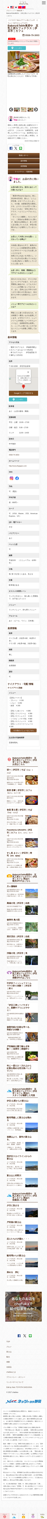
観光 (8, 1357)
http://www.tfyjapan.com (18, 466)
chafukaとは (11, 1372)
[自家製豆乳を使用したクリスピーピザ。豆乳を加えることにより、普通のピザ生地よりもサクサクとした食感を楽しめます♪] (23, 62)
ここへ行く (18, 48)
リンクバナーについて (15, 1382)
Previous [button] (11, 109)
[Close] (28, 372)
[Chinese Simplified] (20, 7)
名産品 (9, 1367)
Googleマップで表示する (23, 393)
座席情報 (24, 166)
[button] (23, 387)
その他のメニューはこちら (23, 730)
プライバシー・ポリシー (15, 1377)
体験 (8, 1362)
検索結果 (19, 10)
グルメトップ (10, 10)
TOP (8, 1342)
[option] (23, 64)
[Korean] (16, 7)
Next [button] (36, 109)
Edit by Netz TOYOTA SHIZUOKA (19, 1387)
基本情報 (24, 161)
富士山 (9, 1352)
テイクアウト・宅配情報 (24, 172)
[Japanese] (8, 7)
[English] (12, 7)
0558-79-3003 (32, 35)
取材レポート (24, 155)
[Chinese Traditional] (24, 7)
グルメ (9, 1347)
